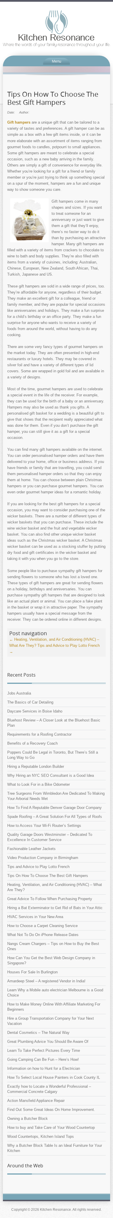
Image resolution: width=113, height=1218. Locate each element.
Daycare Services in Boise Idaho (34, 711)
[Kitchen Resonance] (56, 28)
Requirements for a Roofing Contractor (39, 734)
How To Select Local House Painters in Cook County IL (53, 1077)
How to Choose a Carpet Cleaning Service (42, 926)
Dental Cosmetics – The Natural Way (38, 1032)
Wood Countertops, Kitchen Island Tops (40, 1136)
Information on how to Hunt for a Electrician (43, 1068)
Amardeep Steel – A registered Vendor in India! (46, 981)
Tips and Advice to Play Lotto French (38, 866)
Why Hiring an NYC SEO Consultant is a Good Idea (50, 775)
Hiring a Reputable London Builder (35, 766)
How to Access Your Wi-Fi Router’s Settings (44, 825)
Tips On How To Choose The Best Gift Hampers (47, 875)
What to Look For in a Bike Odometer (38, 784)
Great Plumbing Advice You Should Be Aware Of (47, 1041)
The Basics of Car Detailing (30, 702)
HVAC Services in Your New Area (35, 917)
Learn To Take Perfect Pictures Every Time (43, 1050)
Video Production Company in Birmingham (42, 858)
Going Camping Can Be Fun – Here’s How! (43, 1059)
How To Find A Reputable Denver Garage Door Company (54, 807)
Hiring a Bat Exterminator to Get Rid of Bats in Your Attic (55, 908)
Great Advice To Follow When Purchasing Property (49, 899)
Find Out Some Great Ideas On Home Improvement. (51, 1109)
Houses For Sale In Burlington (32, 972)
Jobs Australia (19, 693)
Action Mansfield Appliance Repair (36, 1100)
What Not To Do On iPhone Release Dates (43, 935)
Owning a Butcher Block (27, 1118)
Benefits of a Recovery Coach (32, 743)
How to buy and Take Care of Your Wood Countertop (51, 1127)
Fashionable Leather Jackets (31, 849)
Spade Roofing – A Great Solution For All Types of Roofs (54, 816)
